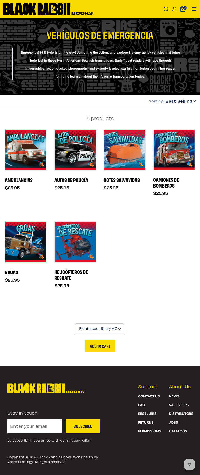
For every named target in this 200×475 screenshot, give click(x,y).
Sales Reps (179, 405)
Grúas (11, 272)
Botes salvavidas (122, 180)
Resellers (147, 414)
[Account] (174, 8)
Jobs (173, 422)
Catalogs (178, 431)
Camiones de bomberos (166, 182)
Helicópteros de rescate (71, 275)
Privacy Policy (79, 440)
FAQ (141, 405)
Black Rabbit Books (55, 457)
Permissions (149, 431)
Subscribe (83, 426)
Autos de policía (71, 180)
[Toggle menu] (192, 9)
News (174, 396)
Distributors (181, 414)
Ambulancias (19, 180)
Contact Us (149, 396)
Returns (146, 422)
